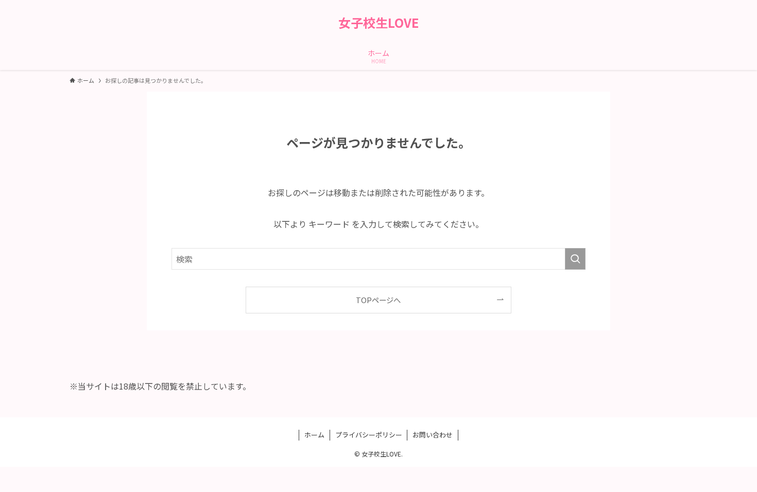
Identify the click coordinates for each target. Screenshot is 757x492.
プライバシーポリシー (368, 435)
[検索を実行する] (575, 259)
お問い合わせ (432, 435)
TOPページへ (378, 299)
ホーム (314, 435)
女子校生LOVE (378, 22)
